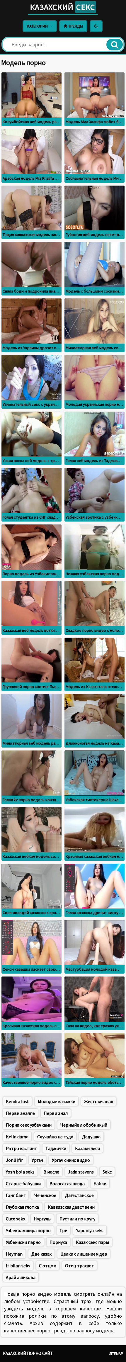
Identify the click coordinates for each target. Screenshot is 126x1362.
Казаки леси (87, 1148)
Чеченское (45, 1195)
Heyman (14, 1254)
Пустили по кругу (77, 1219)
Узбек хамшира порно (28, 1230)
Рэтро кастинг (21, 1148)
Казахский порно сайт (28, 1353)
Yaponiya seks (89, 1230)
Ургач (37, 1160)
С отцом (47, 1265)
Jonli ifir (14, 1160)
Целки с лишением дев (83, 1254)
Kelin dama (17, 1136)
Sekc (107, 1172)
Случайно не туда (55, 1136)
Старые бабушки (23, 1183)
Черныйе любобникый (83, 1125)
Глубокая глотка (22, 1207)
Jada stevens (81, 1172)
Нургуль (42, 1219)
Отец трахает (79, 1265)
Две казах (41, 1254)
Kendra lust (17, 1101)
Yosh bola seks (20, 1172)
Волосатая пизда (67, 1183)
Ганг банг (15, 1195)
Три (63, 1230)
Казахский (62, 7)
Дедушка (91, 1136)
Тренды (75, 26)
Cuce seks (15, 1219)
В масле (51, 1172)
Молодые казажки (56, 1101)
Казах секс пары (92, 1242)
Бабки (99, 1183)
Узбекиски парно (23, 1242)
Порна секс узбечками (29, 1125)
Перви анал (56, 1113)
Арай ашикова (20, 1277)
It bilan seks (18, 1265)
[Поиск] (114, 44)
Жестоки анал (98, 1101)
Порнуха (58, 1242)
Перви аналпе (20, 1113)
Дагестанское (79, 1195)
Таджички (55, 1148)
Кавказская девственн (71, 1207)
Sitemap (116, 1353)
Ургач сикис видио (71, 1160)
